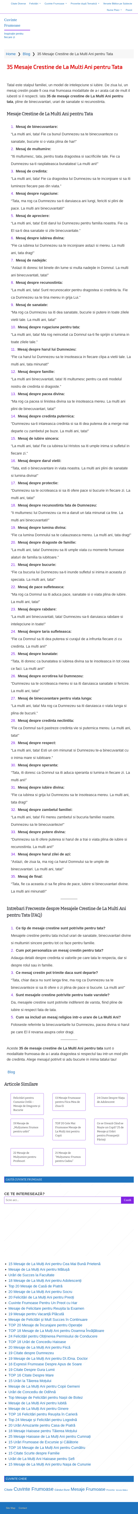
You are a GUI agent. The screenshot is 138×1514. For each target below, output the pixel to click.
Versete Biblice (122, 1490)
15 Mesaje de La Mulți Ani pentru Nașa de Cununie (49, 1464)
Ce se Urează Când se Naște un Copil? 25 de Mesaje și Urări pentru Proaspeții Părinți (110, 1131)
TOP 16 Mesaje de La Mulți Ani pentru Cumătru (46, 1447)
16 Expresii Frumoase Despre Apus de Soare (45, 1364)
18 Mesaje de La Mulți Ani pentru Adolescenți (44, 1280)
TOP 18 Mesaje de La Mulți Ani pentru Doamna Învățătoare (56, 1331)
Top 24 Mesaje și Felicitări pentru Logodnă (42, 1420)
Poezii (129, 10)
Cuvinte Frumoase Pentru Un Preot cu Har (42, 1303)
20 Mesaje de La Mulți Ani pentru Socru (40, 1292)
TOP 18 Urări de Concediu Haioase (37, 1342)
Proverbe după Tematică (84, 3)
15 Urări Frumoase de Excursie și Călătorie (43, 1442)
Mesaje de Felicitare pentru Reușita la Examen (46, 1308)
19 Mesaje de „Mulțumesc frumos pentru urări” (25, 1127)
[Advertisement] (69, 1232)
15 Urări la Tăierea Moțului (29, 1381)
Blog (26, 54)
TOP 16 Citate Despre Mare (31, 1375)
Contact (23, 1508)
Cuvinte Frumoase (54, 3)
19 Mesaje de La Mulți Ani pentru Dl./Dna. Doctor (48, 1358)
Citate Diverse (18, 3)
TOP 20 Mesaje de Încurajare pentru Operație (45, 1325)
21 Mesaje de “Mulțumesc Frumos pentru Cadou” (68, 1157)
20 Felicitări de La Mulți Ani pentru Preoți (41, 1297)
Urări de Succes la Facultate (31, 1275)
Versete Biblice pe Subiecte (117, 3)
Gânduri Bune (62, 1490)
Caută (127, 1200)
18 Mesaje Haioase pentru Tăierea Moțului (42, 1431)
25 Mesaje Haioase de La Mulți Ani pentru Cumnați (49, 1436)
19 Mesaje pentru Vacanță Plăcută (36, 1314)
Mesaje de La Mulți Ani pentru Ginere (38, 1409)
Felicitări (33, 3)
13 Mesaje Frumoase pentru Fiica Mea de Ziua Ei (68, 1102)
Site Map (10, 1508)
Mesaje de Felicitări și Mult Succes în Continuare (48, 1319)
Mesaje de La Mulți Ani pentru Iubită (37, 1403)
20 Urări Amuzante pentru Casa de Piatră (41, 1425)
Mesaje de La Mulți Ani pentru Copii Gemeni (44, 1386)
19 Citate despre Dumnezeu (31, 1353)
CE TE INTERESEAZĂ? (24, 1194)
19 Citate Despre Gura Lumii (31, 1370)
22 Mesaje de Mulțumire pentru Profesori (24, 1157)
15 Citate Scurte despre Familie (34, 1453)
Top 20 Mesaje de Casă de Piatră (35, 1286)
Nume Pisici (113, 10)
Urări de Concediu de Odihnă (32, 1392)
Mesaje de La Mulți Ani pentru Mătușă (39, 1269)
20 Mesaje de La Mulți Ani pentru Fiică (39, 1347)
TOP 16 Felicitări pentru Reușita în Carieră (42, 1414)
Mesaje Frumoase (88, 1489)
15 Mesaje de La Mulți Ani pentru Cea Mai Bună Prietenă (54, 1264)
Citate (8, 1489)
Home (11, 54)
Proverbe (110, 1490)
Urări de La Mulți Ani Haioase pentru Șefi (41, 1459)
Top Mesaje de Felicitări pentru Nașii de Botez (45, 1397)
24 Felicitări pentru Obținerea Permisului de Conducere (52, 1336)
